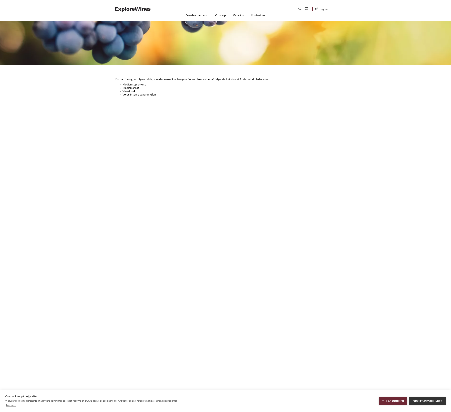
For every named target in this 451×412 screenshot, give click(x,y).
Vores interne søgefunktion (139, 94)
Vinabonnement (197, 15)
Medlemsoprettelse (134, 84)
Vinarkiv (238, 15)
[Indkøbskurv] (309, 9)
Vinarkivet (128, 91)
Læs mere (11, 405)
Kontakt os (258, 15)
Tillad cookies (393, 401)
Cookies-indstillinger (427, 401)
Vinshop (220, 15)
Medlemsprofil (131, 88)
